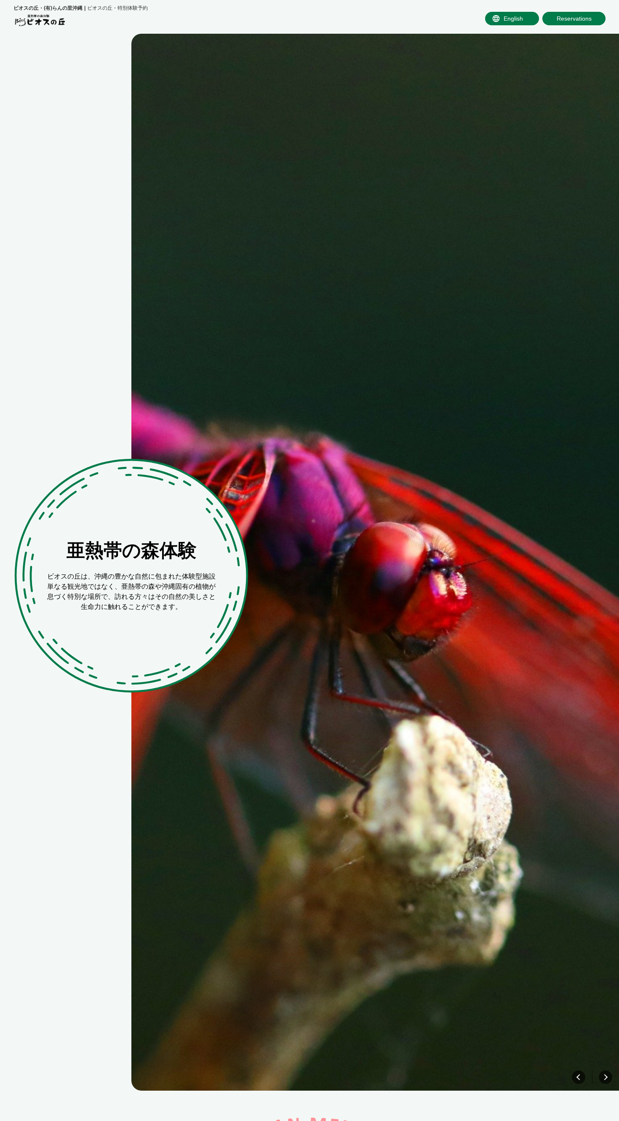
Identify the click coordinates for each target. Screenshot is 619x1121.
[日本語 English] (512, 18)
